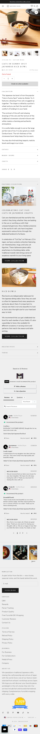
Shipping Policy (7, 639)
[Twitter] (11, 169)
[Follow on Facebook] (3, 713)
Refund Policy (7, 635)
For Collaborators (8, 656)
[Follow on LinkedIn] (28, 713)
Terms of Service (8, 632)
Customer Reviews (9, 619)
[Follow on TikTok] (23, 713)
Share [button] (7, 438)
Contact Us (6, 623)
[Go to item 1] (4, 53)
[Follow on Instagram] (8, 713)
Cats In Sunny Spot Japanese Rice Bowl (14, 434)
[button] (32, 438)
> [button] (26, 533)
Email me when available (19, 84)
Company (5, 663)
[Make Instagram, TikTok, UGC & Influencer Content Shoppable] (33, 562)
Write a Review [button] (21, 386)
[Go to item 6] (35, 53)
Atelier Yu (6, 60)
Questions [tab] (20, 397)
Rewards (5, 604)
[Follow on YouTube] (18, 713)
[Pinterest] (14, 169)
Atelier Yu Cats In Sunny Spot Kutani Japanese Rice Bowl (19, 461)
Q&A (3, 601)
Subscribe (10, 590)
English (31, 717)
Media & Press (7, 659)
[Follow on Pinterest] (13, 713)
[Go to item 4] (23, 53)
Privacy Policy (7, 643)
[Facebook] (8, 169)
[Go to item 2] (11, 53)
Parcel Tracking (7, 608)
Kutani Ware (18, 60)
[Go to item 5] (29, 53)
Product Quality (8, 612)
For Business (7, 652)
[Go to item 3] (17, 53)
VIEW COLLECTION (14, 261)
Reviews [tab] (7, 397)
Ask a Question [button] (21, 391)
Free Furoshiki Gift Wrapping (12, 615)
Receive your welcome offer (20, 1)
